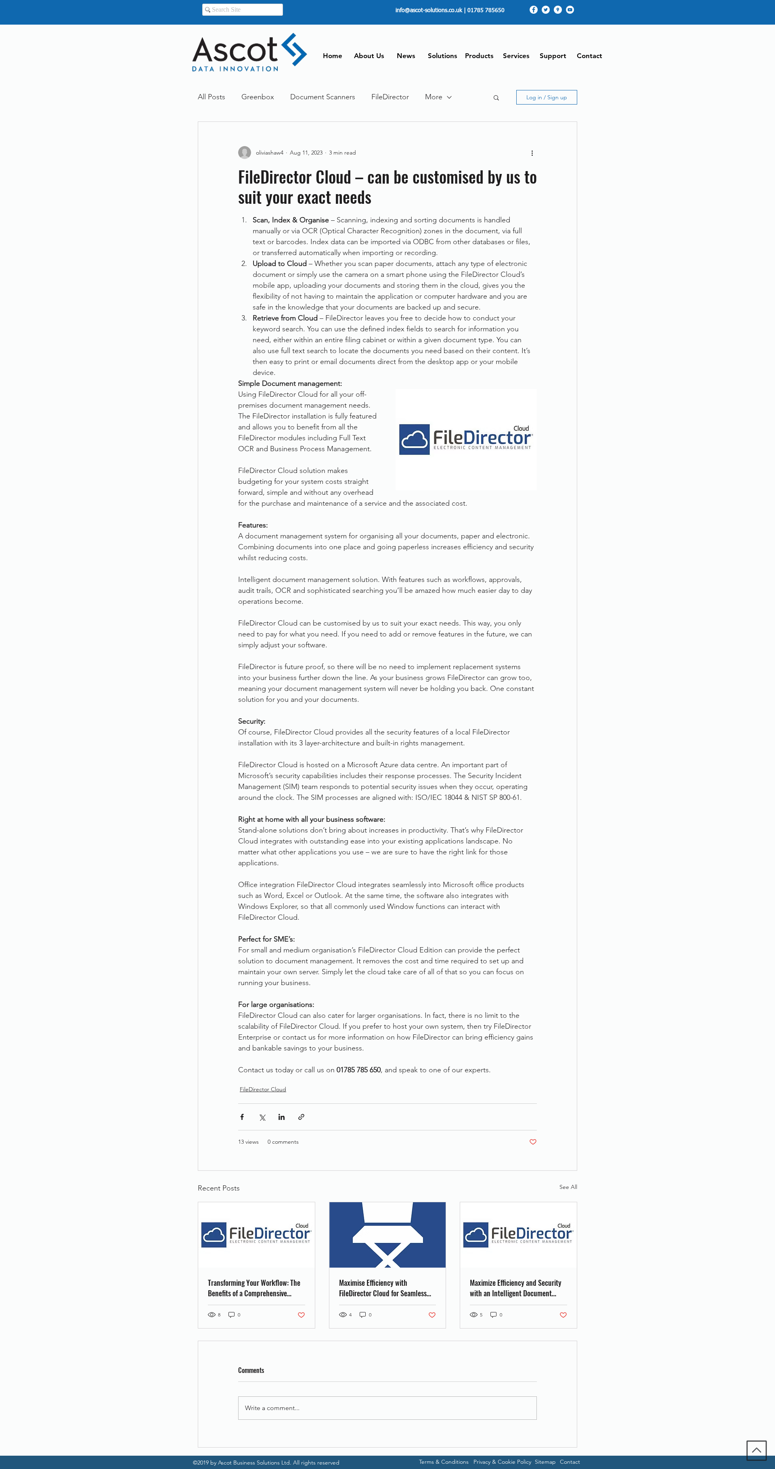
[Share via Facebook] (242, 1117)
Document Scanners (322, 96)
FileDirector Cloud (263, 1089)
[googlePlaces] (558, 10)
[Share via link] (301, 1117)
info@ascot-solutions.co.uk (429, 10)
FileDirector (390, 96)
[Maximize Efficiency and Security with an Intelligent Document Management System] (518, 1235)
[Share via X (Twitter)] (262, 1117)
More (433, 96)
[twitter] (546, 10)
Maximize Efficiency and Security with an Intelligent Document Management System (515, 1287)
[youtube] (570, 10)
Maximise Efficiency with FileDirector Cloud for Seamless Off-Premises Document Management (383, 1287)
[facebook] (534, 10)
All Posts (211, 96)
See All (568, 1187)
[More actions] (532, 152)
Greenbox (257, 96)
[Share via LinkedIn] (281, 1117)
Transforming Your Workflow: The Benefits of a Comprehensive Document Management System (254, 1287)
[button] (496, 97)
